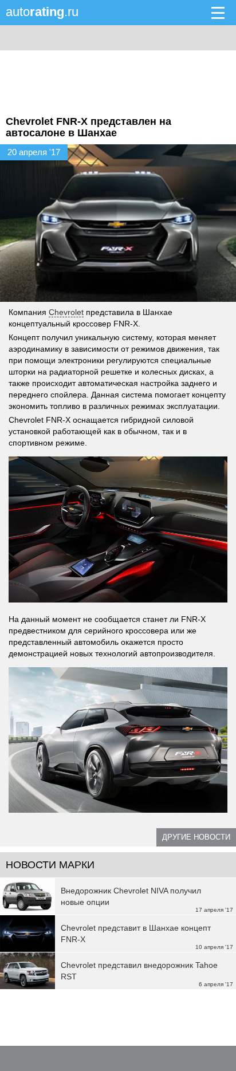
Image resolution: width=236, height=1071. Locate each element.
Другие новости (196, 837)
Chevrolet (66, 312)
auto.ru (42, 12)
